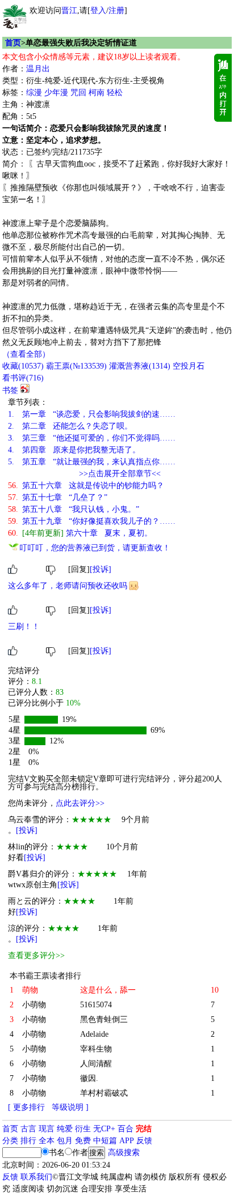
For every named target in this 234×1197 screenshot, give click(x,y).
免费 (83, 1140)
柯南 (97, 92)
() (23, 366)
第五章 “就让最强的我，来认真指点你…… (92, 462)
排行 (28, 1140)
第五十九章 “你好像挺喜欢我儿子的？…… (92, 521)
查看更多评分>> (36, 955)
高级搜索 (124, 1152)
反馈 (144, 1140)
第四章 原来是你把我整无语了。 (74, 450)
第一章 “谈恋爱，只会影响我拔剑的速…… (92, 414)
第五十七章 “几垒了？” (57, 497)
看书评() (23, 378)
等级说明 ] (70, 1107)
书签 (10, 390)
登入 (98, 10)
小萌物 (34, 1005)
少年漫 (56, 92)
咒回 (78, 92)
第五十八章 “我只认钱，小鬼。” (73, 509)
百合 (125, 1129)
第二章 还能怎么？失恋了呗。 (70, 426)
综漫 (34, 92)
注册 (116, 10)
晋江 (69, 10)
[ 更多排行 (26, 1107)
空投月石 (188, 366)
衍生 (83, 1129)
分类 (10, 1140)
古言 (28, 1129)
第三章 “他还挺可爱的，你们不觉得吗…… (92, 438)
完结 (144, 1129)
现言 (47, 1129)
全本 (47, 1140)
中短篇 (105, 1140)
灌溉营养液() (139, 366)
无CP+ (104, 1129)
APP (126, 1140)
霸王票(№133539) (76, 366)
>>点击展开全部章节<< (120, 473)
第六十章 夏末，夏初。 (80, 533)
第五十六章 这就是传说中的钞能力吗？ (86, 485)
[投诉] (100, 569)
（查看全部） (26, 354)
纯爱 (65, 1129)
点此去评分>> (80, 803)
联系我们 (36, 1177)
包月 (65, 1140)
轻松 (115, 92)
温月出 (38, 69)
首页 (13, 43)
